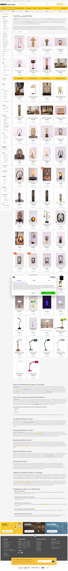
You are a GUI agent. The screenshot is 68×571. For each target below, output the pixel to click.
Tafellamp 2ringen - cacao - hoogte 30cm (19, 71)
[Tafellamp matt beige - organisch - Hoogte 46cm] (33, 41)
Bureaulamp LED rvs (33, 330)
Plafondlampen (5, 21)
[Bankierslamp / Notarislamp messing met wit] (19, 302)
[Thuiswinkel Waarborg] (64, 8)
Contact (52, 544)
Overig (4, 48)
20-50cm (5, 190)
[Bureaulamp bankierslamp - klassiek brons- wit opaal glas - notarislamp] (19, 344)
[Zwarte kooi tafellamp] (60, 216)
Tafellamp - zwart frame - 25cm (46, 267)
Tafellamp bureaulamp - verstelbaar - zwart (47, 352)
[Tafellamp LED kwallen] (47, 302)
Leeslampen (5, 34)
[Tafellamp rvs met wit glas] (47, 323)
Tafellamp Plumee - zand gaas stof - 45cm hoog (33, 182)
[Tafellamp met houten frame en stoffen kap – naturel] (60, 63)
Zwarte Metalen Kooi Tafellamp (19, 246)
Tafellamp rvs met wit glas (47, 330)
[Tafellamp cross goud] (47, 174)
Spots (4, 38)
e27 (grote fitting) (5, 120)
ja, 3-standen (6, 106)
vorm (3, 133)
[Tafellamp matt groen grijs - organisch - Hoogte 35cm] (47, 41)
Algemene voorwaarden (55, 543)
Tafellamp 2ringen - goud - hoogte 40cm (47, 160)
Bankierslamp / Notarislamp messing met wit (19, 310)
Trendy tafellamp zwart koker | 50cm (33, 203)
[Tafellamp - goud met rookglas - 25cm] (47, 238)
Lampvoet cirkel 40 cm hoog (47, 96)
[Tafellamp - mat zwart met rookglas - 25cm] (60, 238)
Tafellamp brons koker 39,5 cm (61, 203)
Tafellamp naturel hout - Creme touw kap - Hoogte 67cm (47, 71)
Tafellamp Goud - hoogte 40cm (33, 139)
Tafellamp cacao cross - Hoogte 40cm (60, 139)
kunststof (5, 179)
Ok (53, 561)
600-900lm (6, 158)
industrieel (5, 94)
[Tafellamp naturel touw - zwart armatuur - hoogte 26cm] (33, 88)
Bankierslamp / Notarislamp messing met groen (33, 310)
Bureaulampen (5, 31)
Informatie (53, 539)
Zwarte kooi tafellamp (61, 224)
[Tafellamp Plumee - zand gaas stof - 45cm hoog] (33, 174)
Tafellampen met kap (5, 29)
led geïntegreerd (6, 129)
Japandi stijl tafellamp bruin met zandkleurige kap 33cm (61, 97)
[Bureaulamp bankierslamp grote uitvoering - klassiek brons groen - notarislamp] (60, 323)
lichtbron (4, 115)
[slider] (2, 205)
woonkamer (21, 445)
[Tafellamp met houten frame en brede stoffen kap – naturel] (33, 110)
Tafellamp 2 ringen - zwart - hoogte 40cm (19, 182)
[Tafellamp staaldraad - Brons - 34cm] (19, 152)
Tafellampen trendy (6, 27)
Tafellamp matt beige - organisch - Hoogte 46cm (33, 49)
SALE (3, 57)
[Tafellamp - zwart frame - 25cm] (47, 259)
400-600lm (6, 156)
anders (5, 135)
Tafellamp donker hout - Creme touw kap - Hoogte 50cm (47, 139)
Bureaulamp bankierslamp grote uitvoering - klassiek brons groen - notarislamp (60, 331)
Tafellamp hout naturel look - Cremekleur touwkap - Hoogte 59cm (19, 49)
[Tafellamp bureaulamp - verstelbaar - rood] (33, 366)
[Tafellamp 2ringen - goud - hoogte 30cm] (33, 152)
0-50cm (5, 167)
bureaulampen (6, 90)
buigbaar (5, 196)
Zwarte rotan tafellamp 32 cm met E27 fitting (19, 97)
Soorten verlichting (40, 539)
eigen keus (6, 149)
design (5, 92)
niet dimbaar (6, 111)
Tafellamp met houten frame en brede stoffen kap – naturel (33, 118)
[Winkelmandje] (66, 4)
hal (42, 504)
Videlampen (38, 543)
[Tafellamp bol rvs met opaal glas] (60, 302)
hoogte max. (5, 165)
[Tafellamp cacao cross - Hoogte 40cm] (60, 131)
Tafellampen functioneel (5, 26)
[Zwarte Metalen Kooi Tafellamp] (19, 238)
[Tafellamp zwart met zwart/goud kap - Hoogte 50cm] (33, 63)
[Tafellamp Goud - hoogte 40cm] (33, 131)
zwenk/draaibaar (6, 199)
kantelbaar (5, 198)
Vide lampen (5, 35)
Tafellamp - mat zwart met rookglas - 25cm (60, 246)
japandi (32, 401)
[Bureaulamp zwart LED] (19, 323)
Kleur (3, 62)
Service (3, 53)
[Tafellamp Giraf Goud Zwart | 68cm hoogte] (60, 280)
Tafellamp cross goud (47, 181)
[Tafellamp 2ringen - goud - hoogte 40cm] (47, 152)
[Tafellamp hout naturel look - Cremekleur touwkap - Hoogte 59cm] (19, 41)
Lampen (3, 18)
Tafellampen (5, 24)
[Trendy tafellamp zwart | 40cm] (19, 195)
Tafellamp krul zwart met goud (60, 182)
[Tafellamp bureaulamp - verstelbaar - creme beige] (60, 344)
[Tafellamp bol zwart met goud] (33, 216)
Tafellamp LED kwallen (47, 309)
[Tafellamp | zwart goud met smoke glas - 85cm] (33, 238)
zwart (5, 64)
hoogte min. (4, 171)
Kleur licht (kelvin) (4, 147)
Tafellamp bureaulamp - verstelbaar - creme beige (60, 352)
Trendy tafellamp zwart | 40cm (19, 203)
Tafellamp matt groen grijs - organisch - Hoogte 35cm (47, 49)
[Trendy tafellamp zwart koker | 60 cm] (47, 195)
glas (4, 177)
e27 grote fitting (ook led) (6, 123)
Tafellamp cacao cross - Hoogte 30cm (60, 49)
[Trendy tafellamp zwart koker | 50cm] (33, 195)
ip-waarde (4, 78)
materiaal (4, 176)
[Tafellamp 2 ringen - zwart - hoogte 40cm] (19, 174)
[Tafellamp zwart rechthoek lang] (19, 259)
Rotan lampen (5, 42)
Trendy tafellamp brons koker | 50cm (19, 118)
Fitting (3, 84)
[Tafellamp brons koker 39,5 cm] (60, 195)
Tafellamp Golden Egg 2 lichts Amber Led (47, 224)
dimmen (4, 105)
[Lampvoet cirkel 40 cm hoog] (47, 88)
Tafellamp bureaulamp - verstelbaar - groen (33, 352)
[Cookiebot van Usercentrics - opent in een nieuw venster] (51, 277)
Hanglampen (38, 541)
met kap (5, 98)
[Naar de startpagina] (7, 4)
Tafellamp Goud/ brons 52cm (19, 224)
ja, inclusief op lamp (6, 109)
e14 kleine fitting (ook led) (6, 117)
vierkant (5, 142)
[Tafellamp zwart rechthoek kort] (33, 259)
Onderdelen (5, 45)
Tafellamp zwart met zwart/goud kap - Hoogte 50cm (33, 71)
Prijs (3, 203)
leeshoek (27, 445)
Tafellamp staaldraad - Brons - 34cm (19, 160)
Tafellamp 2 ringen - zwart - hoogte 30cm (61, 160)
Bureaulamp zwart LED (19, 330)
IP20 (4, 80)
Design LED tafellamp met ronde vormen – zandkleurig (47, 118)
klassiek (5, 96)
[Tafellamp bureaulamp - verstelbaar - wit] (19, 366)
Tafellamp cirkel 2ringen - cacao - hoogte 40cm (19, 139)
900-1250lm (6, 160)
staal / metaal (6, 66)
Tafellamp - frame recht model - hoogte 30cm (60, 267)
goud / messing (6, 70)
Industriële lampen (38, 433)
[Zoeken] (47, 4)
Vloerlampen (38, 545)
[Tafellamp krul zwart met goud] (60, 174)
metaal (5, 181)
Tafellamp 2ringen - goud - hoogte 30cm (33, 160)
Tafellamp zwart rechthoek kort (33, 267)
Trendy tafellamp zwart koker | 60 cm (47, 203)
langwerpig (6, 137)
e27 (4, 85)
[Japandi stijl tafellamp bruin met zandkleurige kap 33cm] (60, 88)
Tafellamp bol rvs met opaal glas (61, 310)
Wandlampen (5, 22)
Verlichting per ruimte (6, 49)
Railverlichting (5, 37)
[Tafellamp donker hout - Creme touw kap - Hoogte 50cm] (47, 131)
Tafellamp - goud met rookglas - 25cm (47, 246)
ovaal (4, 139)
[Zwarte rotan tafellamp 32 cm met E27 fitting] (19, 88)
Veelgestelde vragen (55, 542)
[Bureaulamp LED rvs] (33, 323)
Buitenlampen (5, 39)
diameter (4, 187)
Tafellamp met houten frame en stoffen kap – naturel (61, 71)
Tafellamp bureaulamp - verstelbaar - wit (19, 374)
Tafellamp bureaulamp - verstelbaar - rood (33, 374)
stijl (3, 89)
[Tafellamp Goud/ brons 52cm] (19, 216)
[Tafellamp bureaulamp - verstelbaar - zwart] (47, 344)
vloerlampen (21, 482)
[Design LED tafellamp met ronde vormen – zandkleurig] (47, 110)
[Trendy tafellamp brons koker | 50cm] (19, 110)
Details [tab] (34, 280)
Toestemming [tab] (19, 280)
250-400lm (6, 154)
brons (5, 68)
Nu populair (5, 46)
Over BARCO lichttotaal (55, 541)
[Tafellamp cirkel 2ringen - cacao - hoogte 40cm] (19, 131)
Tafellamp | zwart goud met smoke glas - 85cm (33, 246)
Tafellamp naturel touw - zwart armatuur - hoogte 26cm (33, 97)
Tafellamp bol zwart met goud (33, 224)
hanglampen (28, 482)
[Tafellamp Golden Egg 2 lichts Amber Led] (47, 216)
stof (4, 183)
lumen (3, 152)
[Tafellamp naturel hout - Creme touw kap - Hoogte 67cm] (47, 63)
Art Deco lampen (6, 41)
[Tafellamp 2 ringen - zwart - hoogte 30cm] (60, 152)
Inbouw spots (38, 550)
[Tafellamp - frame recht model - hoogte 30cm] (60, 259)
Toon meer (6, 74)
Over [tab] (49, 280)
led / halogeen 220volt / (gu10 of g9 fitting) (6, 126)
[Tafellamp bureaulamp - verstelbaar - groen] (33, 344)
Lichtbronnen (4, 51)
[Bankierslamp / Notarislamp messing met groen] (33, 302)
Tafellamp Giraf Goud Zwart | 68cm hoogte (61, 288)
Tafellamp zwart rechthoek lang (19, 267)
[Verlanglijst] (65, 4)
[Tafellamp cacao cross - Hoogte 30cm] (60, 41)
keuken (45, 504)
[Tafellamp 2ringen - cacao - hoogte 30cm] (19, 63)
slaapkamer (17, 391)
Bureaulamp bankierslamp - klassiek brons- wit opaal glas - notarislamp (19, 352)
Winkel (3, 55)
